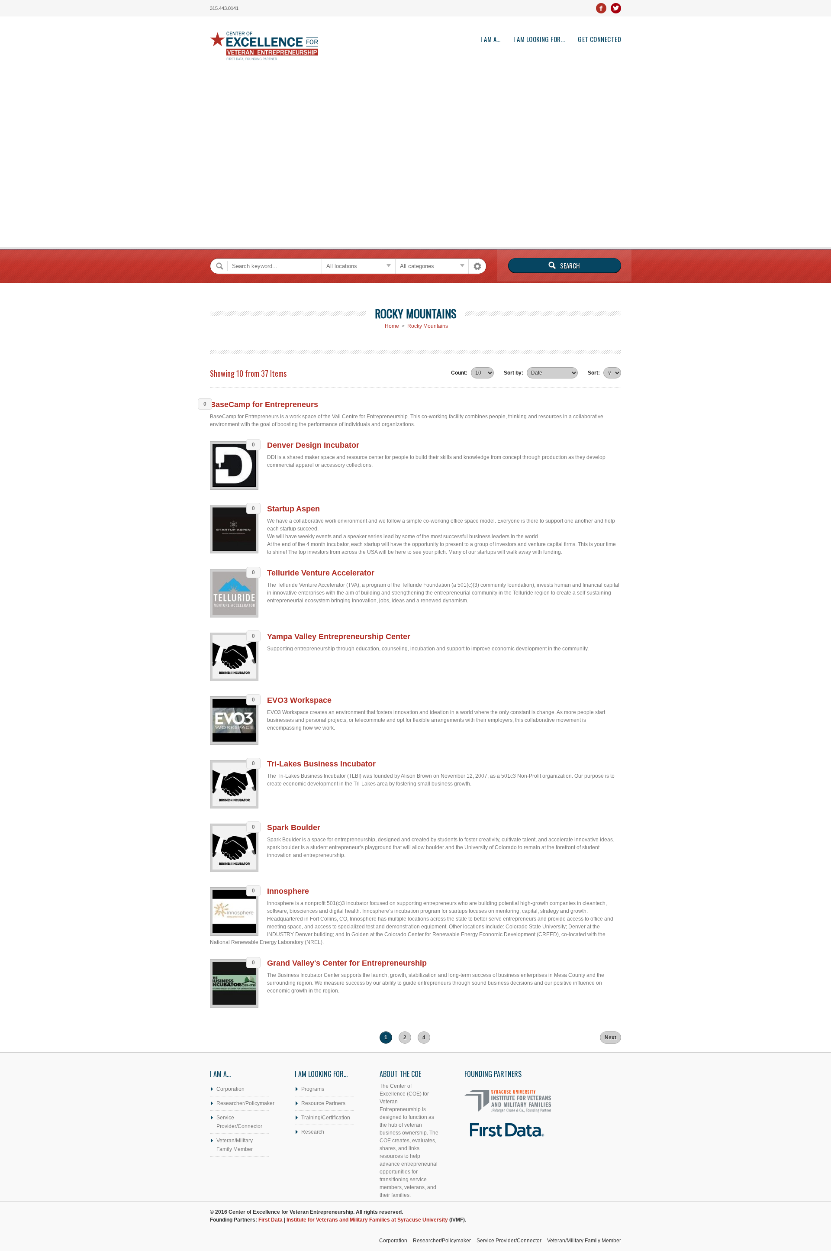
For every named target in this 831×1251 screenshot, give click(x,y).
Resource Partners (323, 1103)
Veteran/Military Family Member (234, 1145)
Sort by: (513, 373)
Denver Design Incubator (313, 445)
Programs (312, 1089)
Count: (459, 373)
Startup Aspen (293, 508)
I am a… (490, 39)
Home (392, 326)
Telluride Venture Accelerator (320, 573)
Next (610, 1037)
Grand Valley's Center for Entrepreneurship (347, 963)
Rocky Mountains (427, 326)
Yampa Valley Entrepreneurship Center (338, 636)
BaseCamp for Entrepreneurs (264, 404)
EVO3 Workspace (299, 700)
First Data (270, 1220)
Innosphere (288, 891)
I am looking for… (539, 39)
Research (312, 1132)
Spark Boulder (293, 827)
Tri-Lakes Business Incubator (321, 764)
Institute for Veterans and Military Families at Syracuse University (367, 1220)
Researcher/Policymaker (242, 1103)
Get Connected (599, 39)
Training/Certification (325, 1118)
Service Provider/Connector (239, 1122)
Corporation (230, 1089)
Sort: (594, 373)
